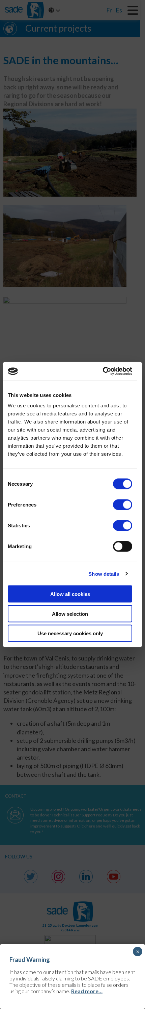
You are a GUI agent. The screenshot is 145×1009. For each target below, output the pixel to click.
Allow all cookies (70, 594)
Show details (103, 573)
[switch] (122, 504)
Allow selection (70, 613)
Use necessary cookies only (70, 633)
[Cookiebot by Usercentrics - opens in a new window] (102, 371)
